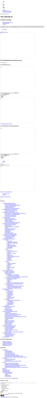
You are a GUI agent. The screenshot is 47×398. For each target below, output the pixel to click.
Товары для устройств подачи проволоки (13, 314)
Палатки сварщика (8, 309)
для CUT (6, 261)
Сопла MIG (9, 240)
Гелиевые (9, 296)
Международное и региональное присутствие (14, 355)
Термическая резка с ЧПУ (10, 218)
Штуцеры (9, 259)
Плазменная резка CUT (9, 207)
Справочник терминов (7, 342)
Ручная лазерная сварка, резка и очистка (11, 212)
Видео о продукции (6, 341)
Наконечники (10, 284)
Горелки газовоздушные (10, 271)
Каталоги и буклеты (7, 345)
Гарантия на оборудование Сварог (12, 354)
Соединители (10, 257)
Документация (5, 390)
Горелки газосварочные (9, 272)
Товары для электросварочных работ (10, 311)
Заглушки (9, 252)
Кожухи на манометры (9, 327)
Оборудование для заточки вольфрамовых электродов (15, 316)
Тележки (6, 319)
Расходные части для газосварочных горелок (14, 283)
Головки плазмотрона (11, 263)
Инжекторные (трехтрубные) (13, 275)
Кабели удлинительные (9, 321)
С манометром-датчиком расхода (13, 300)
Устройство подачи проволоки (11, 313)
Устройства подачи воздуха (10, 228)
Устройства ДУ (8, 312)
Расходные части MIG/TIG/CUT (9, 238)
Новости (4, 368)
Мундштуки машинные (9, 221)
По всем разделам (5, 384)
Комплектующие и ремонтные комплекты (15, 282)
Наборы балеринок (11, 267)
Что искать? (2, 383)
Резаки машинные (8, 220)
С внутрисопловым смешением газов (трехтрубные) (17, 276)
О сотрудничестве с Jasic (10, 352)
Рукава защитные (8, 323)
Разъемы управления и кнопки (13, 256)
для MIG (6, 239)
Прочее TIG (9, 260)
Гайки (8, 280)
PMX (8, 268)
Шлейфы (9, 258)
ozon (4, 162)
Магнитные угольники (9, 320)
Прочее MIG (9, 248)
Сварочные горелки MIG (10, 235)
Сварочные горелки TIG (10, 236)
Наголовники (7, 231)
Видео (3, 389)
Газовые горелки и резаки (8, 270)
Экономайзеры (10, 303)
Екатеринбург (7, 375)
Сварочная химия (8, 310)
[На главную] (7, 2)
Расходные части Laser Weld (10, 215)
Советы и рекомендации (7, 343)
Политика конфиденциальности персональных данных (16, 356)
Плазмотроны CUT (9, 237)
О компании (5, 349)
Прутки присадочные (7, 12)
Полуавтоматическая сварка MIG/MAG (12, 205)
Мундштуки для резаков (12, 278)
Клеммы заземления (9, 317)
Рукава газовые (8, 330)
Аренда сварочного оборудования (11, 363)
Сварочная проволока (9, 335)
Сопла (8, 262)
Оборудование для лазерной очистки (12, 214)
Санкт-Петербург (8, 373)
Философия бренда (8, 351)
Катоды (8, 265)
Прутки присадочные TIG (5, 196)
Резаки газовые (8, 273)
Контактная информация (7, 372)
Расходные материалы (7, 11)
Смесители (7, 305)
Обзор (8, 22)
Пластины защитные (9, 232)
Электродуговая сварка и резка (9, 203)
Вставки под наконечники (12, 242)
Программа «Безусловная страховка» (12, 208)
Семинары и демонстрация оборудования (13, 361)
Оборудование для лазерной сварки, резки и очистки (15, 213)
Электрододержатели (9, 318)
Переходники (10, 255)
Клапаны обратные (9, 328)
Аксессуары (7, 308)
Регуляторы (7, 299)
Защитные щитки (8, 225)
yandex (4, 161)
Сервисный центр (5, 388)
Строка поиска (3, 382)
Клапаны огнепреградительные (11, 329)
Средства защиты (8, 307)
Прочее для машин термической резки (12, 222)
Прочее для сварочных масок (10, 233)
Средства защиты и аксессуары (9, 306)
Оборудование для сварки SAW (11, 210)
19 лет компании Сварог (10, 353)
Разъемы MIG (10, 247)
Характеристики (6, 23)
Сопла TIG (9, 250)
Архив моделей (6, 336)
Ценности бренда (8, 350)
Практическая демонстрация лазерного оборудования (15, 365)
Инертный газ (10, 298)
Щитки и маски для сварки (10, 224)
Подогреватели (10, 304)
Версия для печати (4, 32)
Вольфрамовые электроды (10, 333)
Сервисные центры (6, 370)
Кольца (8, 254)
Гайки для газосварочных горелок (14, 286)
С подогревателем (10, 302)
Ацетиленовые (10, 294)
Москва (6, 374)
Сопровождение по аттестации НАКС (12, 366)
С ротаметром (10, 301)
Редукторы (7, 289)
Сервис (4, 24)
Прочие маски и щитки (9, 229)
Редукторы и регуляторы (7, 288)
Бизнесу (4, 362)
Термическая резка (6, 217)
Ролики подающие (8, 322)
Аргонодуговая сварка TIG (10, 206)
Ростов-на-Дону (8, 376)
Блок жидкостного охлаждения (11, 315)
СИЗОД (6, 227)
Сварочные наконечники (12, 241)
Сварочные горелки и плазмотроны (10, 234)
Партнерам (5, 357)
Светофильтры (8, 230)
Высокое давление (11, 297)
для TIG (6, 249)
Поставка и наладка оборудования (11, 364)
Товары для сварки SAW (10, 211)
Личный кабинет (6, 371)
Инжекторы (9, 279)
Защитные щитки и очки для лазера (12, 226)
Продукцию (4, 386)
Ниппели (9, 281)
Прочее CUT (9, 269)
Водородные (9, 295)
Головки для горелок (11, 253)
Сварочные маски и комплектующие (10, 223)
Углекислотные (10, 290)
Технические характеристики (6, 123)
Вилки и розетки (8, 324)
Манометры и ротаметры (10, 326)
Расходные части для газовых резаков (12, 277)
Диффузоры (9, 264)
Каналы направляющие (12, 246)
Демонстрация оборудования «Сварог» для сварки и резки (16, 367)
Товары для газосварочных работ (9, 325)
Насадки (9, 266)
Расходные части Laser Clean (10, 216)
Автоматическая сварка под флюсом (10, 209)
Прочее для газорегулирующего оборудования (14, 331)
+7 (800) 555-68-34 (14, 378)
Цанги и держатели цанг (12, 251)
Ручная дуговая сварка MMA (10, 204)
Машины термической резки (10, 219)
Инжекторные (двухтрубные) (13, 274)
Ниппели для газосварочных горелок (14, 287)
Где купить (5, 29)
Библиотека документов (7, 344)
